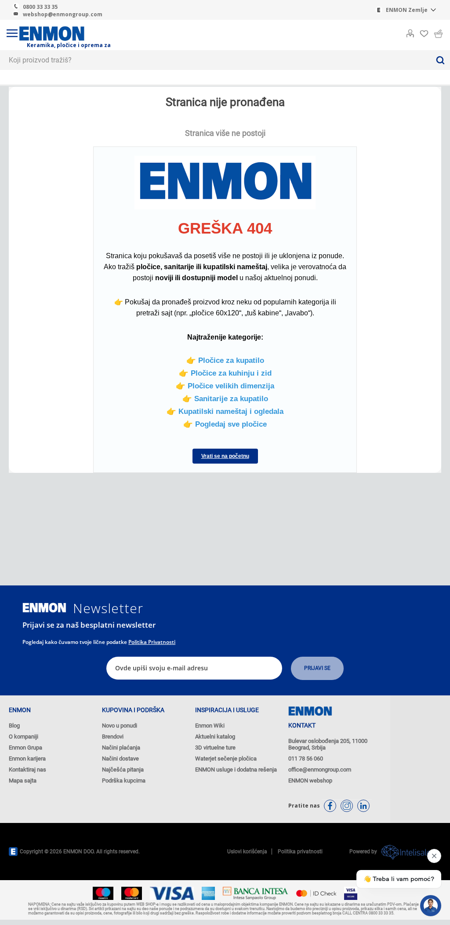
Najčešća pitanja (123, 769)
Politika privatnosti (151, 642)
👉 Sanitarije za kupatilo (225, 398)
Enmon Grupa (25, 747)
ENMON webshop (310, 780)
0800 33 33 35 (40, 7)
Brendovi (112, 736)
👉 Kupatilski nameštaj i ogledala (225, 411)
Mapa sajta (22, 780)
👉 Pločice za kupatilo (225, 360)
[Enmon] (44, 608)
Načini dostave (120, 758)
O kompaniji (23, 736)
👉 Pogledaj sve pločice (225, 424)
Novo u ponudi (119, 725)
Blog (14, 725)
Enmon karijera (27, 758)
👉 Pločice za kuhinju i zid (225, 373)
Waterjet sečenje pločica (226, 758)
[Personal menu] (410, 32)
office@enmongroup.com (319, 769)
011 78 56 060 (305, 758)
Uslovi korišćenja (247, 851)
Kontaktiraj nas (27, 769)
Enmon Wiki (210, 725)
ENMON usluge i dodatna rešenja (236, 769)
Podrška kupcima (123, 780)
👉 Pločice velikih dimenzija (225, 385)
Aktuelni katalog (215, 736)
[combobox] (215, 60)
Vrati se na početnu (225, 456)
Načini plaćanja (121, 747)
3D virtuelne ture (215, 747)
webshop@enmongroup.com (62, 14)
